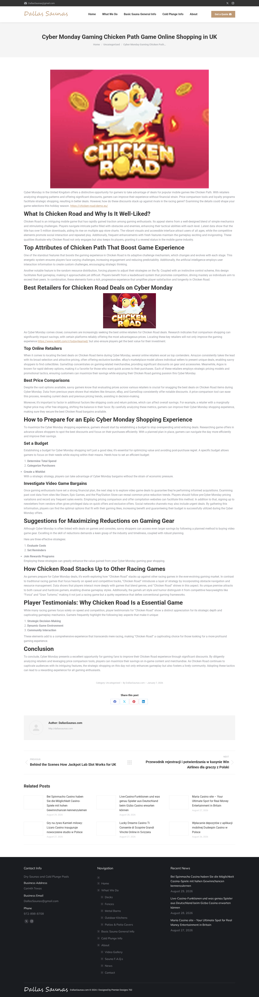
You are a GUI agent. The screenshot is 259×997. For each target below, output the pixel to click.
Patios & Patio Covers (119, 924)
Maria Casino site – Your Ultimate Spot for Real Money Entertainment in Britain (210, 801)
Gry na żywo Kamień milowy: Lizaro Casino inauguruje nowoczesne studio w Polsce (65, 827)
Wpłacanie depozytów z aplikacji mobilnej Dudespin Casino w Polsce (212, 827)
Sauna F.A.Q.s (114, 959)
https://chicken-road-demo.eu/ (89, 206)
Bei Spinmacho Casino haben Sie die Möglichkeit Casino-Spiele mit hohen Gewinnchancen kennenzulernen (67, 803)
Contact (110, 972)
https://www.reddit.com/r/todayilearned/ (63, 341)
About (105, 945)
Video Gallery (114, 952)
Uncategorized (113, 682)
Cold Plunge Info (111, 938)
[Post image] (33, 802)
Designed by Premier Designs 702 (115, 990)
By (134, 682)
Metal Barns (113, 911)
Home (105, 883)
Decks (109, 897)
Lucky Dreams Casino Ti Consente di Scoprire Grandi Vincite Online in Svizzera (136, 827)
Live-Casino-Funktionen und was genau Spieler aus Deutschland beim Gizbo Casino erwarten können (139, 803)
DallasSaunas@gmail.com (41, 3)
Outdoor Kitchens (116, 917)
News (108, 965)
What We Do (110, 890)
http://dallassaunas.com (60, 728)
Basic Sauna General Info (117, 931)
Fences (109, 904)
